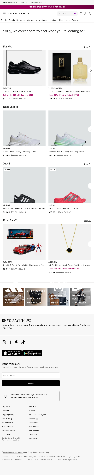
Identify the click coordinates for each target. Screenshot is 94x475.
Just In (4, 20)
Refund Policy (7, 422)
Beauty (75, 20)
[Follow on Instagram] (4, 343)
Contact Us (6, 410)
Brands (12, 20)
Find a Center (34, 430)
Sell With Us (33, 438)
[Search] (67, 13)
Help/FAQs (6, 407)
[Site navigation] (4, 14)
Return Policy (7, 418)
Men (38, 20)
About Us (32, 407)
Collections (33, 422)
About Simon (34, 426)
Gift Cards (33, 434)
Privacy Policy (7, 426)
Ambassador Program (37, 415)
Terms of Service (8, 430)
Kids (61, 20)
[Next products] (91, 70)
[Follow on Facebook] (10, 343)
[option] (24, 75)
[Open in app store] (12, 355)
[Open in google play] (32, 355)
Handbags (53, 20)
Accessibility (7, 434)
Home (67, 20)
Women (30, 20)
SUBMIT (30, 383)
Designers (20, 20)
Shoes (44, 20)
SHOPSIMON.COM (10, 2)
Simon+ (32, 410)
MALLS (24, 2)
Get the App (33, 418)
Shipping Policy (8, 415)
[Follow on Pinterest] (17, 343)
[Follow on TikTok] (23, 343)
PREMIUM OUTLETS (38, 2)
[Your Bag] (89, 14)
